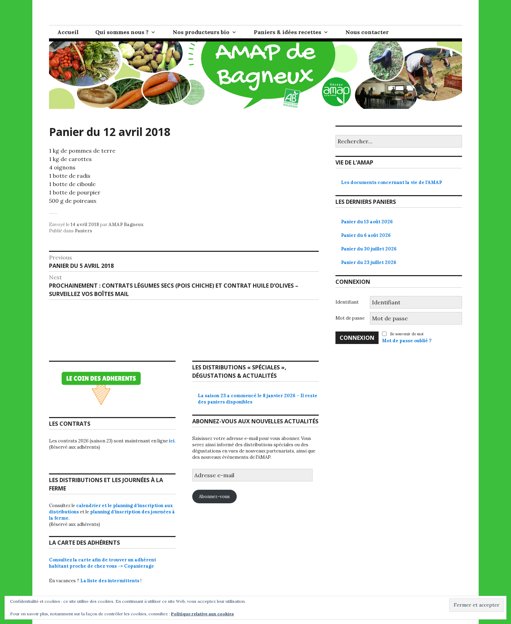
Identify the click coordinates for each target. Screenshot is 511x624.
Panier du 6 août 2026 (366, 235)
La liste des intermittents (109, 581)
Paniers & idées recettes (287, 32)
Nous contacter (367, 32)
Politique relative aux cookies (202, 613)
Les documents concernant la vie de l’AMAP (391, 182)
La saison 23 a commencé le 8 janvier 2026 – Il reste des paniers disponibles (257, 399)
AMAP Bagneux (126, 224)
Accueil (68, 32)
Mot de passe (350, 318)
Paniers (83, 231)
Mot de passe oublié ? (406, 341)
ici (172, 441)
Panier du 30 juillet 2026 (369, 249)
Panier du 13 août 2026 (367, 222)
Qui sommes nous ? (121, 32)
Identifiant (347, 302)
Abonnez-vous (214, 496)
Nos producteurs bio (201, 32)
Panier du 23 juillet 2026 (368, 262)
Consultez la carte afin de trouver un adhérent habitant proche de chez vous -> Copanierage (102, 563)
